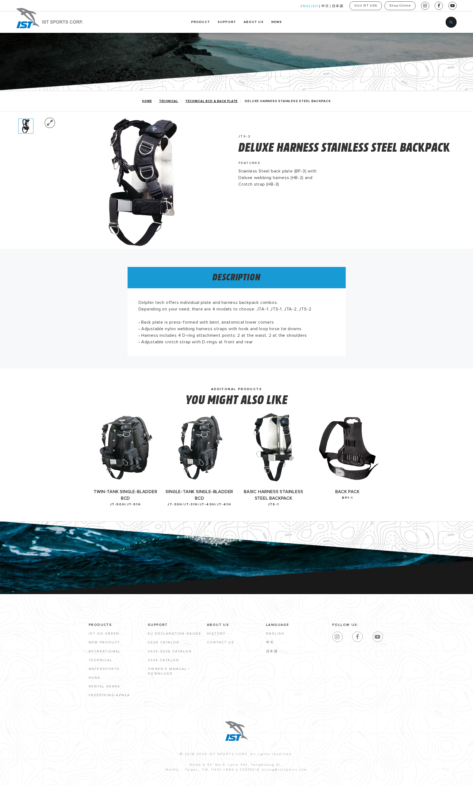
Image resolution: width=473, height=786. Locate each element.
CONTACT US (220, 642)
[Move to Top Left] (46, 779)
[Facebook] (357, 637)
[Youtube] (378, 637)
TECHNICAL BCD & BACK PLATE (211, 101)
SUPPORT (227, 22)
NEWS (276, 22)
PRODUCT (200, 22)
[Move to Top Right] (49, 779)
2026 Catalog (164, 642)
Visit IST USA (365, 5)
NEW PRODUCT (104, 642)
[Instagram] (337, 637)
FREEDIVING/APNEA (109, 695)
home (147, 101)
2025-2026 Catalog (170, 651)
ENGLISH (309, 6)
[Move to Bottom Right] (49, 782)
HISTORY (216, 633)
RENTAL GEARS (104, 686)
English (275, 633)
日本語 (338, 6)
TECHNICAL (168, 101)
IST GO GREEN (104, 633)
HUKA (94, 678)
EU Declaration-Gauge (174, 633)
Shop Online (400, 5)
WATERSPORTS (104, 669)
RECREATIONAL (105, 651)
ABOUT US (254, 22)
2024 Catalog (163, 660)
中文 (325, 6)
